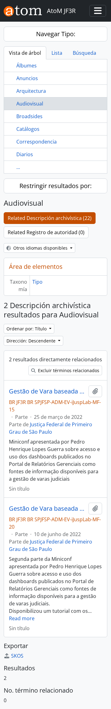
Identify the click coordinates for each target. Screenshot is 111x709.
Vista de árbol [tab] (25, 52)
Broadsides (29, 116)
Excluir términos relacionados (68, 370)
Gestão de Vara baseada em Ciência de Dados (47, 391)
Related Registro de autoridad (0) (46, 232)
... (18, 167)
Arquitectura (31, 91)
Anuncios (27, 78)
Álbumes (26, 65)
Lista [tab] (56, 52)
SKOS (17, 655)
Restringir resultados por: (55, 186)
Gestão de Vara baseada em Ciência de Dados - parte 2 (47, 508)
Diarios (24, 154)
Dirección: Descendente (31, 341)
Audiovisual (29, 103)
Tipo (37, 281)
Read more (22, 618)
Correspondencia (36, 141)
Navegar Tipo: (55, 34)
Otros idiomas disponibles (40, 248)
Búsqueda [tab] (84, 52)
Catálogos (27, 129)
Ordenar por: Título (27, 329)
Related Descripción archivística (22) (50, 218)
